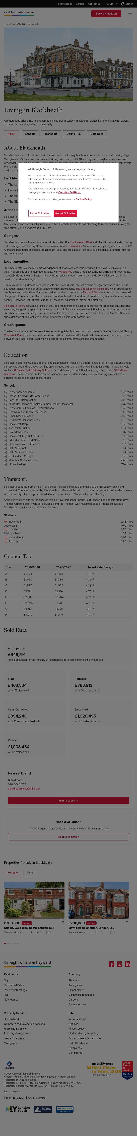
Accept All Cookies (65, 213)
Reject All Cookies (39, 213)
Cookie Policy (84, 199)
